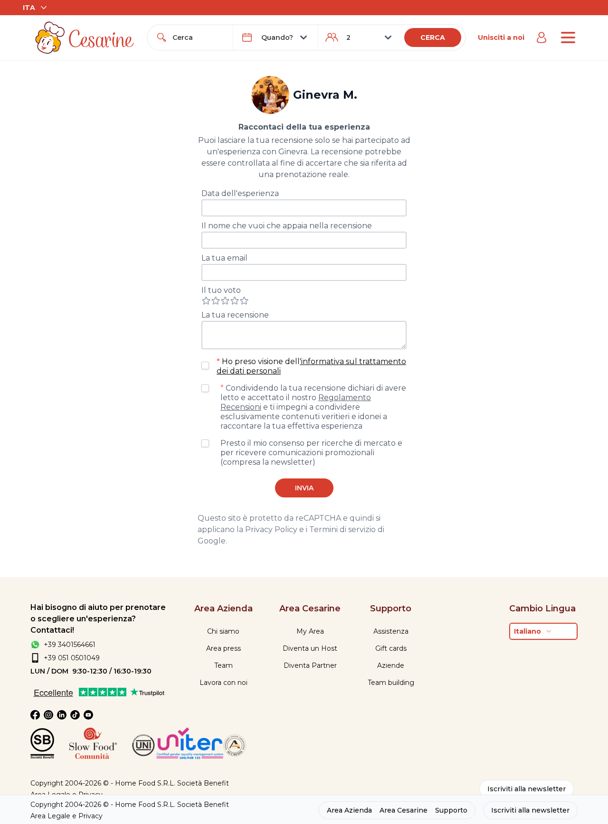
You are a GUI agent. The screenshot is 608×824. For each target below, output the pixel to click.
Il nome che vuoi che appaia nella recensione (286, 225)
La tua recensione (235, 314)
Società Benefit (203, 783)
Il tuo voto (221, 290)
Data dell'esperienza (240, 193)
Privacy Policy (271, 529)
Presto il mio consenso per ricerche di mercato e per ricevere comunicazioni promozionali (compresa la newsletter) (311, 453)
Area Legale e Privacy (66, 816)
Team (223, 665)
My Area (310, 631)
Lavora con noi (223, 682)
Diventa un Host (310, 648)
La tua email (224, 257)
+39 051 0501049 (72, 658)
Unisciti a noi (501, 37)
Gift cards (391, 648)
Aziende (390, 665)
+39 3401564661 (69, 644)
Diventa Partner (310, 665)
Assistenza (390, 631)
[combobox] (198, 37)
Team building (391, 682)
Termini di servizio (342, 529)
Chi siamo (223, 631)
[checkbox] (205, 365)
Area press (223, 648)
